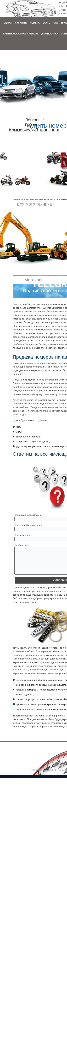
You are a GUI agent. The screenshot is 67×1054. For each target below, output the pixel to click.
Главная (7, 22)
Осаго (46, 22)
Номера (35, 22)
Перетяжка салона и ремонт (20, 33)
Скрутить (21, 22)
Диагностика (49, 33)
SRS (55, 22)
